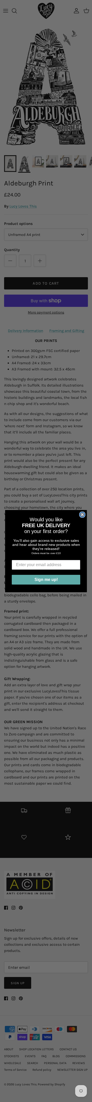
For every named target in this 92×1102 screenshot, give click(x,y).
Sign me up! (46, 579)
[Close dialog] (82, 514)
